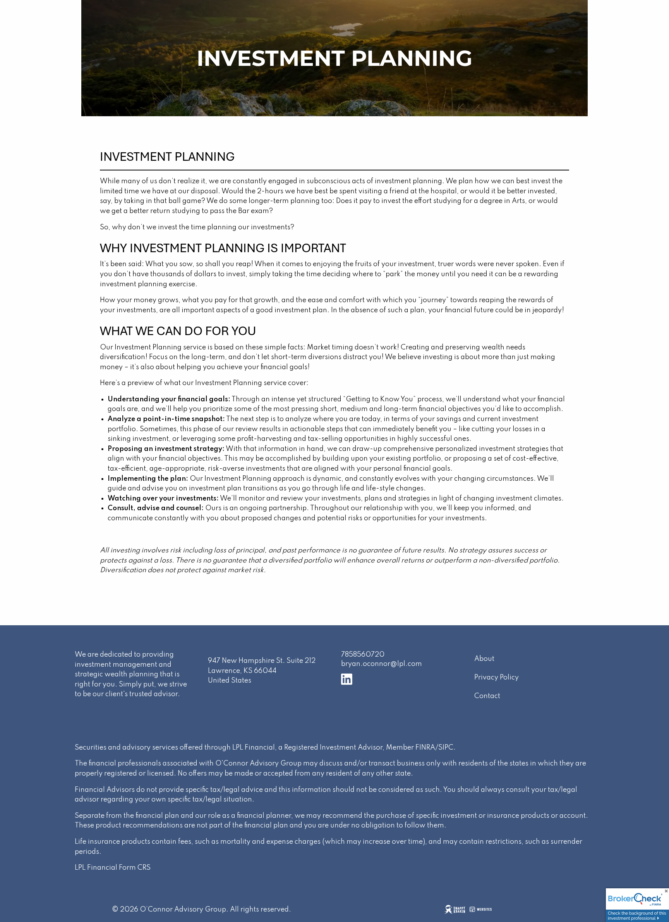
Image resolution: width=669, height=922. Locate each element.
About (484, 658)
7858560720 (362, 654)
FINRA (425, 747)
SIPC (445, 747)
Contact (487, 696)
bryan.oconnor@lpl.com (381, 664)
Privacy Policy (496, 677)
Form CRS (135, 867)
